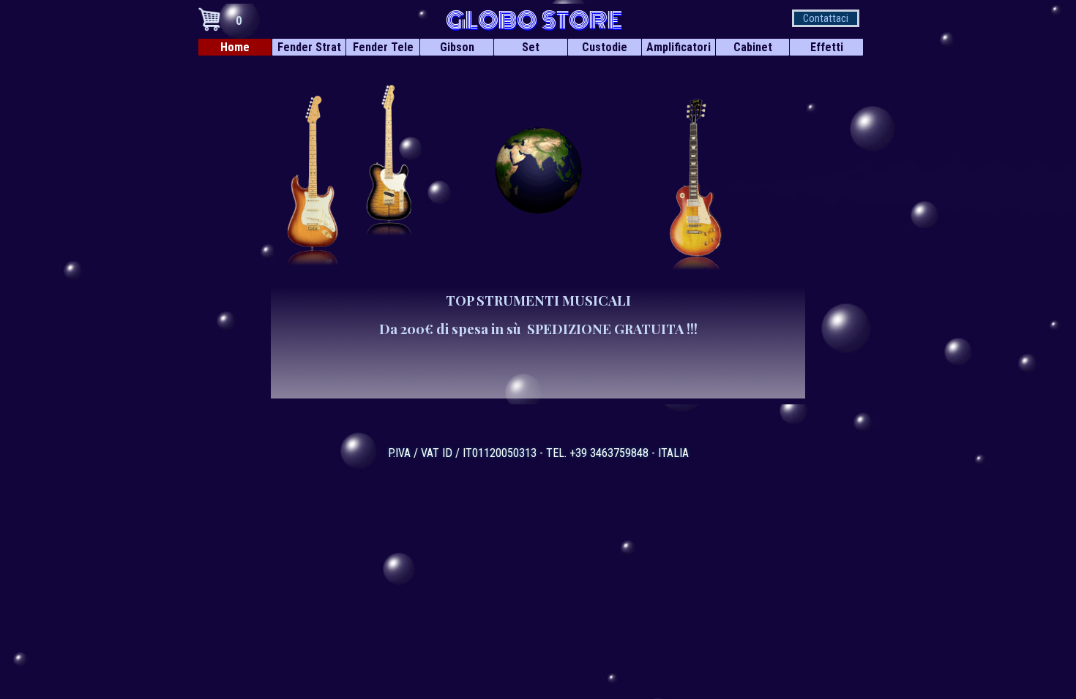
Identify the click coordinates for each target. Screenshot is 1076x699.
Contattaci (825, 18)
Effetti (826, 47)
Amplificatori (678, 47)
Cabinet (752, 47)
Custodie (604, 47)
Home (235, 47)
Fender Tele (383, 47)
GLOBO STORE (534, 20)
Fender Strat (309, 47)
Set (530, 47)
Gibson (457, 47)
